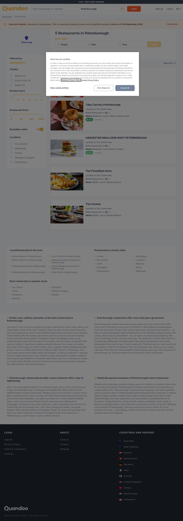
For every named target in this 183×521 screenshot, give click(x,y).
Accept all (125, 88)
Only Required (103, 88)
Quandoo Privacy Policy (71, 80)
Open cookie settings (59, 88)
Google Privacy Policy (90, 80)
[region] (92, 74)
